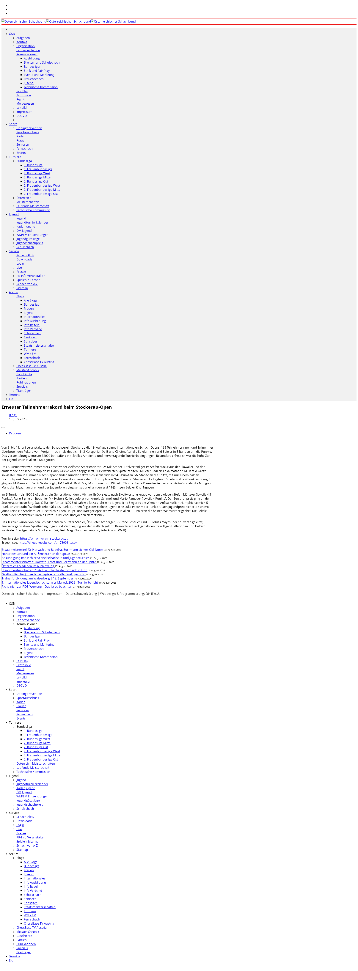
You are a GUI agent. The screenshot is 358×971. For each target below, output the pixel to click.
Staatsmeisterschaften (40, 345)
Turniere (15, 157)
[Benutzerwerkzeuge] (2, 427)
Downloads (24, 259)
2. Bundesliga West (37, 173)
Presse (21, 272)
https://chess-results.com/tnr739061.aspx (47, 543)
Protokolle (23, 95)
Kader (20, 136)
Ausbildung (32, 58)
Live (19, 267)
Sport (13, 124)
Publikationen (26, 382)
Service (14, 251)
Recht (20, 99)
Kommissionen (26, 54)
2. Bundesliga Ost (36, 181)
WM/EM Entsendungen (32, 235)
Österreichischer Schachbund (22, 594)
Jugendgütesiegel (28, 239)
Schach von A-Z (27, 284)
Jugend (29, 83)
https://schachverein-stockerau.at (44, 538)
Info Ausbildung (35, 321)
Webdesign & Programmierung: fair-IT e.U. (130, 594)
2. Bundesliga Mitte (37, 177)
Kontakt (21, 42)
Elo (11, 399)
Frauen (21, 140)
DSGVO (21, 116)
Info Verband (33, 329)
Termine (14, 395)
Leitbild (21, 108)
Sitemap (22, 288)
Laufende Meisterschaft (32, 206)
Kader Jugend (25, 226)
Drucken (15, 433)
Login (20, 263)
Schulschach (25, 247)
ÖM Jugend (24, 231)
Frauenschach (34, 79)
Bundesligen (32, 67)
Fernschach (24, 149)
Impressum (24, 112)
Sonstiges (30, 341)
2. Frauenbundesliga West (42, 185)
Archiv (13, 292)
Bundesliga (24, 161)
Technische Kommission (41, 87)
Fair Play (22, 91)
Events (21, 153)
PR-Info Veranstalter (30, 276)
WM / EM (30, 354)
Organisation (25, 46)
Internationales (34, 317)
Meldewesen (25, 103)
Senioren (22, 144)
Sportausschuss (27, 132)
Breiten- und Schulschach (42, 62)
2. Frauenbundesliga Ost (41, 194)
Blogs (20, 296)
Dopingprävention (29, 128)
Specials (22, 386)
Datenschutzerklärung (81, 594)
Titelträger (23, 391)
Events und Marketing (39, 75)
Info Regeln (32, 325)
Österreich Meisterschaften (27, 200)
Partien (21, 378)
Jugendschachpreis (29, 243)
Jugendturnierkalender (32, 222)
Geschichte (24, 374)
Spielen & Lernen (28, 280)
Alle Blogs (30, 300)
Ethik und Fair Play (37, 71)
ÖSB (12, 34)
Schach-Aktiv (25, 255)
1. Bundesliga (33, 165)
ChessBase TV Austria (39, 362)
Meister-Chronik (27, 370)
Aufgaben (23, 38)
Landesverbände (28, 50)
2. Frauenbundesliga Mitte (42, 190)
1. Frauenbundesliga (38, 169)
